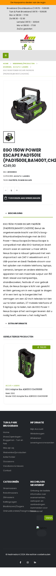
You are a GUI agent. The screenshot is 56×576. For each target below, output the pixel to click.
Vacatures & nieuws (13, 466)
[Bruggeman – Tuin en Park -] (28, 38)
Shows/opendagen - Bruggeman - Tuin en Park (13, 440)
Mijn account (36, 429)
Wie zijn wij (8, 447)
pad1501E (13, 180)
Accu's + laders (22, 176)
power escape (25, 180)
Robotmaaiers (10, 492)
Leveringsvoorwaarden (42, 442)
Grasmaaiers (10, 488)
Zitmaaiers (8, 497)
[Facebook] (20, 562)
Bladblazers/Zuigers (13, 506)
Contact (7, 470)
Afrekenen (35, 438)
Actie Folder (9, 456)
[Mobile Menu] (6, 55)
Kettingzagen (10, 501)
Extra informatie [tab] (17, 323)
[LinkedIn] (35, 562)
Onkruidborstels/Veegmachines (19, 510)
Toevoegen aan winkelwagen (24, 198)
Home (6, 432)
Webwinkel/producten (14, 452)
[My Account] (30, 48)
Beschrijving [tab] (15, 213)
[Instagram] (28, 562)
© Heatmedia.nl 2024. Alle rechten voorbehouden (28, 554)
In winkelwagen (28, 378)
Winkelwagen (37, 433)
